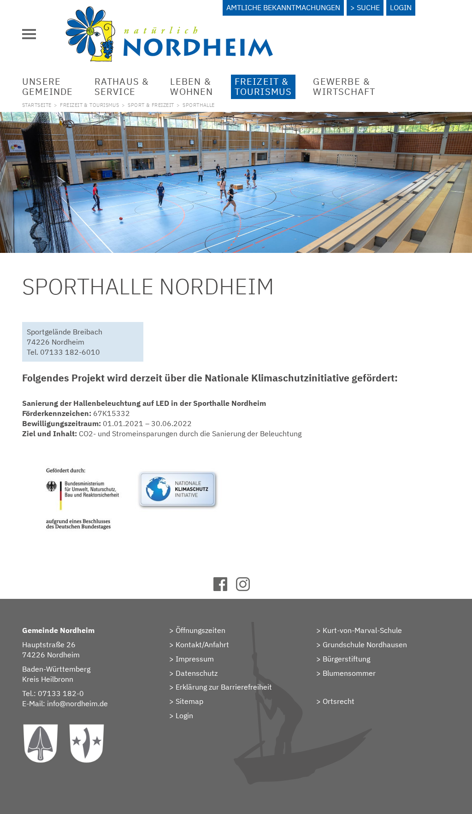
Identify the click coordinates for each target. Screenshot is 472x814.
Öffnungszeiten (200, 630)
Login (401, 7)
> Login (181, 715)
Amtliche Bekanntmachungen (283, 7)
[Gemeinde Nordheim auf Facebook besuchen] (224, 588)
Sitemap (189, 701)
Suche (368, 7)
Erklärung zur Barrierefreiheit (224, 686)
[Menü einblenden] (29, 34)
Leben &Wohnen (191, 86)
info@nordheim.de (77, 703)
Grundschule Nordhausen (365, 644)
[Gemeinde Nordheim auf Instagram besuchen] (247, 588)
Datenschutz (197, 673)
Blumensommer (349, 673)
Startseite (36, 105)
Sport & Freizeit (151, 105)
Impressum (195, 658)
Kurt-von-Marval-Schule (362, 630)
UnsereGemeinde (47, 86)
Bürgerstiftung (346, 658)
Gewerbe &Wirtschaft (344, 86)
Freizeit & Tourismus (89, 105)
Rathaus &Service (121, 86)
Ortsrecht (338, 701)
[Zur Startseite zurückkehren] (169, 11)
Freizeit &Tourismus (263, 86)
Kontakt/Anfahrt (202, 644)
